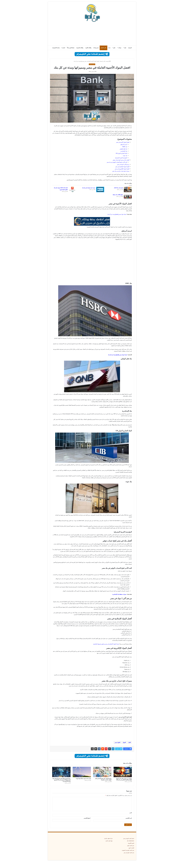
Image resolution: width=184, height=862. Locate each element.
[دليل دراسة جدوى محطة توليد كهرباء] (82, 772)
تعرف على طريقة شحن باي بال (88, 187)
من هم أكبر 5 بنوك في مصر (123, 164)
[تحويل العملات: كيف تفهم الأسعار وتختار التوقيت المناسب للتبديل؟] (102, 772)
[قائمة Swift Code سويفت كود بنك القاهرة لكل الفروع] (73, 189)
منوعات (119, 47)
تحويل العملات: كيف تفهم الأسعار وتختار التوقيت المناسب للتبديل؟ (103, 779)
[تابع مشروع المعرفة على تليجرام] (92, 54)
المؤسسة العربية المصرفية (121, 157)
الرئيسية (130, 47)
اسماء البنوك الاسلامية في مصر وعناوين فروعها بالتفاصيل (106, 644)
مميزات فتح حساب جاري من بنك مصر (120, 171)
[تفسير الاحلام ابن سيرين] (92, 221)
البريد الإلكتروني (129, 818)
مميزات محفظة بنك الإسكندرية (119, 594)
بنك (129, 742)
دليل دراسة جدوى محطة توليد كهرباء (83, 778)
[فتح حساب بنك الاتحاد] (128, 189)
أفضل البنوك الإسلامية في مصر (122, 166)
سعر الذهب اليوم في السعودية (128, 850)
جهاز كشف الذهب (108, 840)
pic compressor (130, 840)
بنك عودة (125, 155)
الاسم (131, 812)
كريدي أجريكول (123, 144)
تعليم (114, 47)
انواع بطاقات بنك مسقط (118, 194)
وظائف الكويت (88, 47)
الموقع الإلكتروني (87, 818)
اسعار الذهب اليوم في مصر (128, 838)
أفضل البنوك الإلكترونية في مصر (122, 169)
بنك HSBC (124, 146)
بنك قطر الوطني (123, 149)
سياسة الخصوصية (56, 47)
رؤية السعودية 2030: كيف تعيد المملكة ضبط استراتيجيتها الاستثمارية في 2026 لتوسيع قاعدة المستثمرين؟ (62, 780)
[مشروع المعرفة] (92, 13)
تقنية (125, 47)
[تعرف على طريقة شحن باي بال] (100, 189)
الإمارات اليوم (131, 847)
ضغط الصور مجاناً (70, 47)
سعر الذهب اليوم (130, 845)
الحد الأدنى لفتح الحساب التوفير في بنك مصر (117, 162)
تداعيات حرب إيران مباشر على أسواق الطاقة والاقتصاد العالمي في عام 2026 (124, 779)
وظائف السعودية (79, 47)
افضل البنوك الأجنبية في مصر (122, 142)
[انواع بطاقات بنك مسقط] (128, 196)
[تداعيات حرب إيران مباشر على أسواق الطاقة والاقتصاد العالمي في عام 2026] (123, 772)
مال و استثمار (103, 47)
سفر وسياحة (96, 47)
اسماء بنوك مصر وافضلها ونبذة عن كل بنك (116, 214)
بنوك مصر (117, 742)
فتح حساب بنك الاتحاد (118, 187)
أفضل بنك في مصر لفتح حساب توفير (121, 160)
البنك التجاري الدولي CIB (121, 153)
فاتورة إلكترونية (131, 843)
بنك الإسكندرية (124, 151)
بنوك (124, 742)
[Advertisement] (92, 34)
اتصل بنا (63, 47)
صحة (109, 47)
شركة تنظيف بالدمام (108, 838)
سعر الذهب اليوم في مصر (129, 852)
